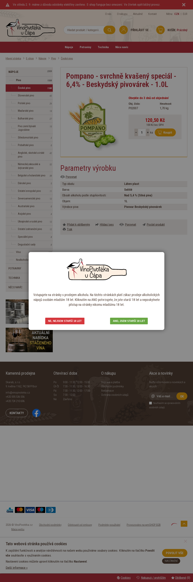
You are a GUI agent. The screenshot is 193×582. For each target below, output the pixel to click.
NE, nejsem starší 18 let (65, 321)
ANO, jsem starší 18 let (129, 321)
